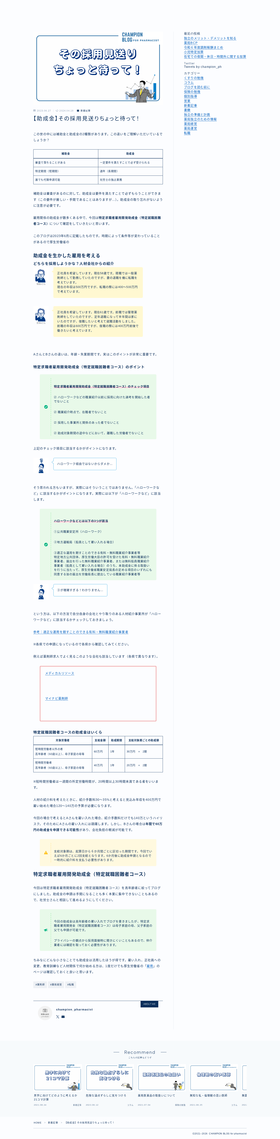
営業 (187, 101)
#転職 (70, 984)
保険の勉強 (192, 91)
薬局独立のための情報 (200, 119)
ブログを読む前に (197, 87)
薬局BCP (191, 42)
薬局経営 (190, 123)
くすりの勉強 (194, 78)
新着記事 (85, 111)
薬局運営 (190, 128)
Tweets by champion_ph (203, 66)
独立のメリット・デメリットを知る (210, 38)
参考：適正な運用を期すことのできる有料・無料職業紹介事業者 (80, 632)
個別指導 (190, 96)
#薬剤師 (40, 984)
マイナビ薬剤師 (56, 698)
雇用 (150, 966)
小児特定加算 (194, 52)
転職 (187, 133)
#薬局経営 (56, 984)
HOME (38, 1122)
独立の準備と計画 (197, 114)
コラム (189, 82)
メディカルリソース (59, 673)
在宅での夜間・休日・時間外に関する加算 (215, 56)
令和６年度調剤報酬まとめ (203, 47)
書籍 (187, 110)
